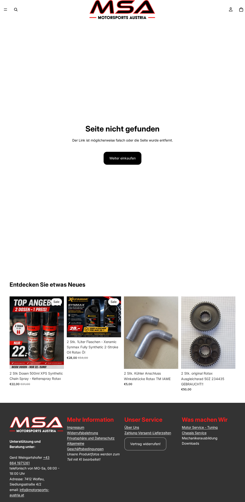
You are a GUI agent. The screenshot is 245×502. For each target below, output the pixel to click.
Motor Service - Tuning (200, 427)
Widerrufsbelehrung (82, 433)
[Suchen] (16, 9)
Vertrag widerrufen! (145, 444)
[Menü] (5, 9)
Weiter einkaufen (122, 158)
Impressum (75, 427)
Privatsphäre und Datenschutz (91, 438)
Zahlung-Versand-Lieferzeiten (147, 433)
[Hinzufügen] (56, 361)
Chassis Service (194, 433)
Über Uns (131, 427)
